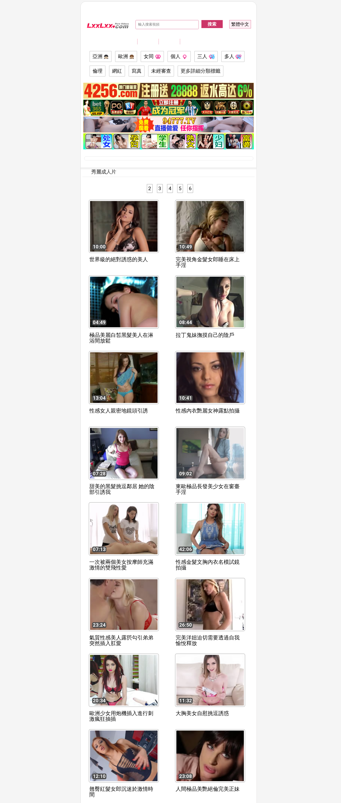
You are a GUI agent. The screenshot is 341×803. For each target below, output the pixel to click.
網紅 (117, 71)
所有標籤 (148, 41)
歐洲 (123, 56)
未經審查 (161, 71)
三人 (203, 56)
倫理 (97, 71)
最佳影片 (190, 41)
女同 (149, 56)
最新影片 (169, 41)
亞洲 (98, 56)
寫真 (137, 71)
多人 (230, 56)
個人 (176, 56)
